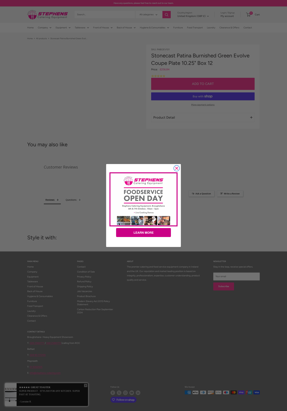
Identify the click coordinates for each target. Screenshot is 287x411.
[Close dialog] (177, 168)
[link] (143, 199)
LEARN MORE (144, 232)
